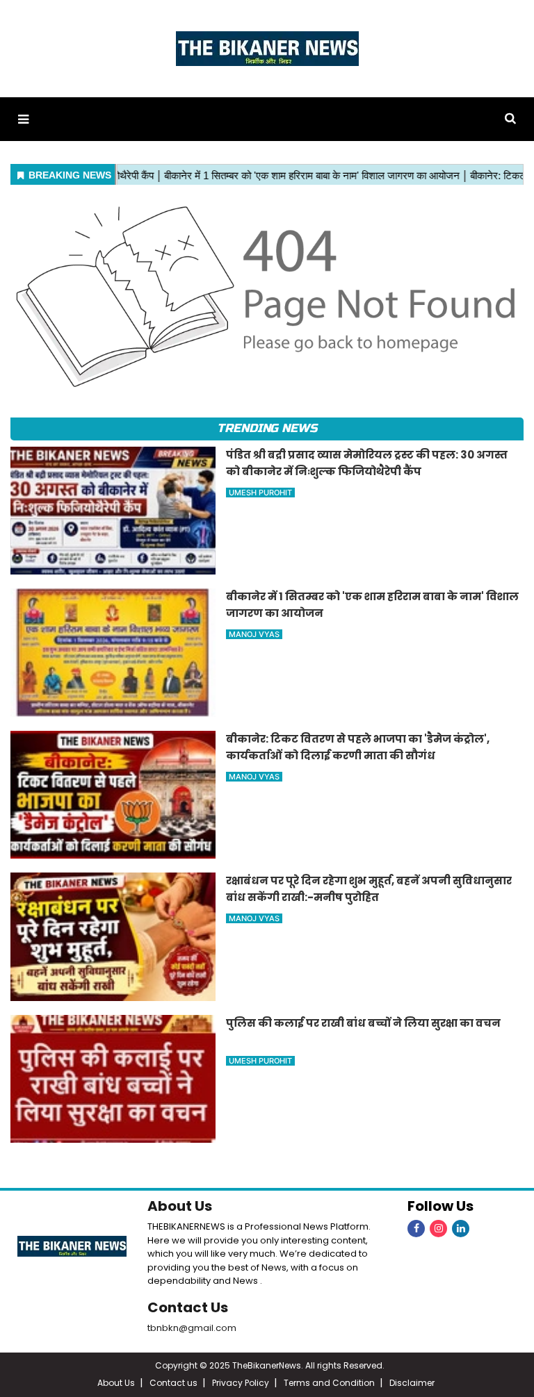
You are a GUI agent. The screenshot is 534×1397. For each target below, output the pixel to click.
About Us (179, 1206)
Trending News (267, 428)
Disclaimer (412, 1383)
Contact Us (187, 1307)
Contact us (173, 1383)
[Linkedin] (460, 1228)
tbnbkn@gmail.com (191, 1327)
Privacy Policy (240, 1383)
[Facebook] (416, 1228)
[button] (23, 119)
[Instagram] (438, 1228)
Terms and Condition (329, 1383)
